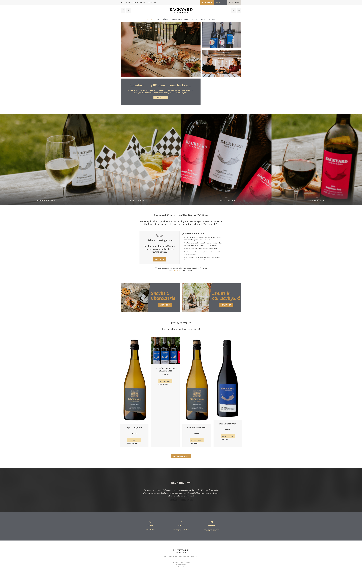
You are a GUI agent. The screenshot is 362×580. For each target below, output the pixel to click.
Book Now (159, 259)
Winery (165, 19)
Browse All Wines (181, 456)
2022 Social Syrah (227, 424)
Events (194, 19)
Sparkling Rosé (134, 427)
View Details (134, 440)
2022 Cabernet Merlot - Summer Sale (165, 369)
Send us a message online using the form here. (211, 530)
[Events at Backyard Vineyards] (211, 311)
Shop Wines (207, 2)
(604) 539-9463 (152, 2)
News (203, 19)
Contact (212, 19)
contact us (177, 270)
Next (199, 50)
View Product (133, 443)
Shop (157, 19)
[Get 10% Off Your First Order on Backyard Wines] (150, 311)
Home (149, 19)
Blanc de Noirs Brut (196, 427)
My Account (234, 2)
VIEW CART (220, 2)
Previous (122, 50)
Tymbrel (185, 566)
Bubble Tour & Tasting (180, 19)
